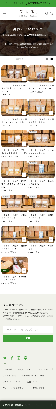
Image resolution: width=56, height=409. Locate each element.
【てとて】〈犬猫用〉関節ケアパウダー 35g (14, 247)
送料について (44, 369)
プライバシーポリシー (15, 316)
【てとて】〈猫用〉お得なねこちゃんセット (14, 278)
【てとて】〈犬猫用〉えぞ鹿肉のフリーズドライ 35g (41, 86)
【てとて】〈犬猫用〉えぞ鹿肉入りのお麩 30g (41, 120)
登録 (28, 338)
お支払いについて (25, 369)
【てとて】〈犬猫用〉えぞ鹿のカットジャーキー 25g (14, 120)
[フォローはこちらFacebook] (12, 358)
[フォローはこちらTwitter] (5, 358)
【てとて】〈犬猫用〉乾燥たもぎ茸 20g (41, 182)
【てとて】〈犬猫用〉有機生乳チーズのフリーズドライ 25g (14, 184)
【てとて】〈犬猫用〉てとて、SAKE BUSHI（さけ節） (14, 151)
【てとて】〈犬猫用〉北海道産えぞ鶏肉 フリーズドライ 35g (14, 88)
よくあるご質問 (9, 375)
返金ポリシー (32, 381)
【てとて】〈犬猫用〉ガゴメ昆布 (41, 247)
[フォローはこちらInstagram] (19, 358)
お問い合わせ (38, 387)
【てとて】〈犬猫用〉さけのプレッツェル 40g (41, 151)
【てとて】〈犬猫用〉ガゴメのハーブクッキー (14, 216)
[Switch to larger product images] (47, 59)
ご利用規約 (7, 369)
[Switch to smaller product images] (52, 59)
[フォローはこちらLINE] (26, 358)
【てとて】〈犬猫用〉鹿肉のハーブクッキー (41, 216)
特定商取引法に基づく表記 (33, 375)
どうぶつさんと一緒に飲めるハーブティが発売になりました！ (28, 3)
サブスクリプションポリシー (15, 387)
